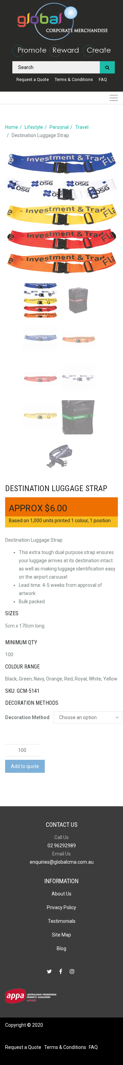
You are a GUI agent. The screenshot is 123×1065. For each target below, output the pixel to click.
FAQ (103, 79)
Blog (61, 948)
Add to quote (25, 766)
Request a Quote (32, 79)
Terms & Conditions (74, 79)
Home (11, 127)
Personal (59, 127)
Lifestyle (34, 127)
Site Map (61, 935)
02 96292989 (61, 845)
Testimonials (62, 921)
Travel (81, 127)
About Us (61, 894)
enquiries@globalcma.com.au (62, 862)
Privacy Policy (61, 907)
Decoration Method (27, 717)
